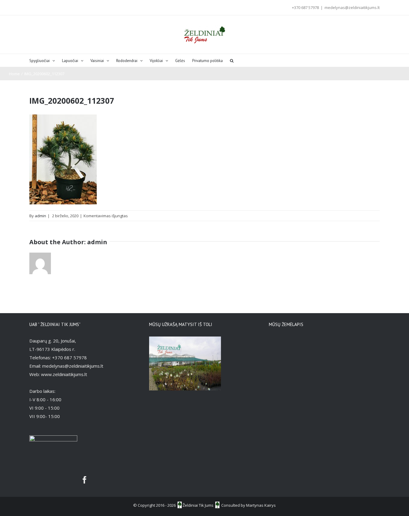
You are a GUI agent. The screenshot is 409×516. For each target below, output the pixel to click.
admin (40, 215)
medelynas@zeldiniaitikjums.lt (352, 7)
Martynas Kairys (261, 505)
